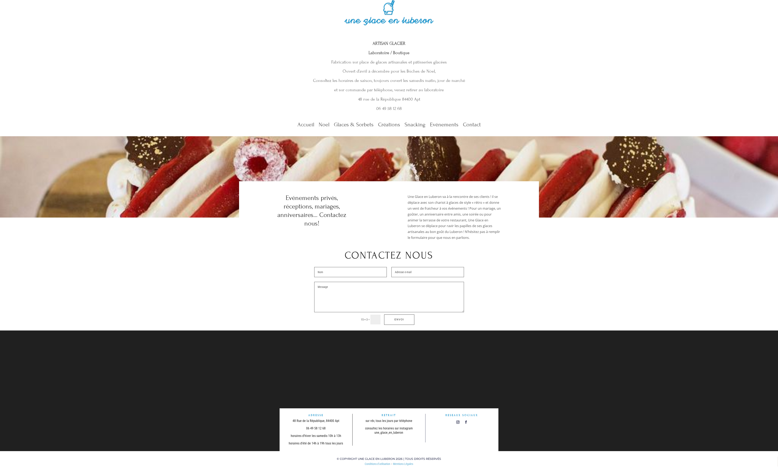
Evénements (444, 125)
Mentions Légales (403, 464)
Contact (472, 125)
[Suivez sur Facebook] (466, 422)
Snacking (415, 125)
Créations (389, 125)
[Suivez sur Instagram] (458, 422)
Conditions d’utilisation (377, 464)
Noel (324, 125)
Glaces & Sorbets (354, 125)
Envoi (399, 319)
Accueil (305, 125)
